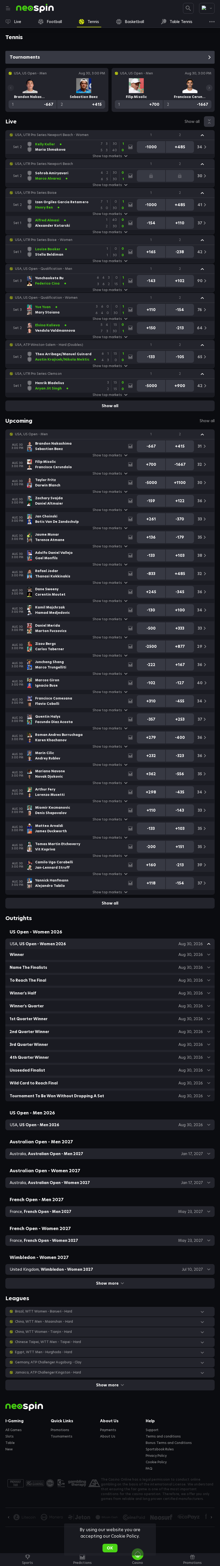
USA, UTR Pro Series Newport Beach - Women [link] (52, 135)
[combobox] (207, 8)
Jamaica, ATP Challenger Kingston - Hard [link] (48, 1372)
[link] (35, 8)
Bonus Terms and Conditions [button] (169, 1443)
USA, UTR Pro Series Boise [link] (36, 193)
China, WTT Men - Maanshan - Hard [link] (44, 1321)
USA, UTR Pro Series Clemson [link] (38, 374)
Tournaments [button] (61, 1436)
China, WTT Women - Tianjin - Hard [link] (43, 1332)
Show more (107, 1283)
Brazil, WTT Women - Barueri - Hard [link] (43, 1311)
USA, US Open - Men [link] (31, 434)
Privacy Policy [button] (156, 1456)
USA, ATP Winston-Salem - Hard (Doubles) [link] (49, 345)
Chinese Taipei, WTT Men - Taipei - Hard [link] (48, 1342)
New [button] (9, 1449)
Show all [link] (192, 121)
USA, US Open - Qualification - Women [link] (46, 298)
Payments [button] (108, 1430)
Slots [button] (9, 1436)
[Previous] (11, 88)
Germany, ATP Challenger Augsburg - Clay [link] (48, 1362)
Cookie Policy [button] (156, 1462)
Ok (110, 1548)
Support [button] (152, 1430)
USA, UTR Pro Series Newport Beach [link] (44, 164)
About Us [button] (107, 1436)
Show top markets (107, 156)
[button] (110, 135)
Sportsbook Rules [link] (160, 1449)
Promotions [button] (60, 1430)
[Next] (209, 88)
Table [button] (10, 1443)
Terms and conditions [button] (163, 1436)
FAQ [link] (149, 1468)
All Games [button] (13, 1430)
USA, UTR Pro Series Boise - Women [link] (43, 240)
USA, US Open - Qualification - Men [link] (43, 269)
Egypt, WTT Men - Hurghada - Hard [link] (43, 1352)
